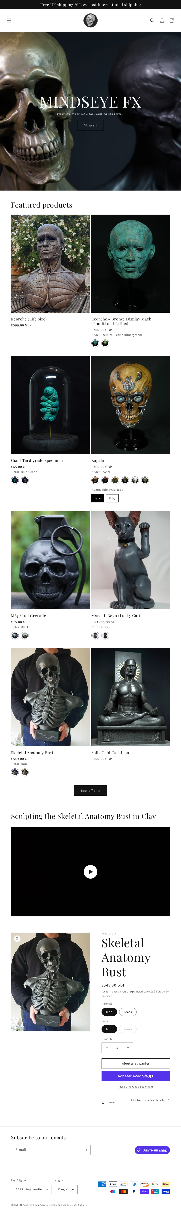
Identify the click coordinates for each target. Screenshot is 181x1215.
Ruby (112, 497)
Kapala (97, 460)
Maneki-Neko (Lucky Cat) (115, 615)
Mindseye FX (27, 1204)
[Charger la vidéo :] (90, 871)
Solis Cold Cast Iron (110, 752)
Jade (97, 497)
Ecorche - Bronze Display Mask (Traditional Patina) (121, 321)
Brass (128, 1012)
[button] (9, 20)
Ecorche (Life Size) (29, 318)
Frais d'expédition (131, 991)
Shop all (90, 125)
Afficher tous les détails (148, 1100)
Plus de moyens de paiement (136, 1086)
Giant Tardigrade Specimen (37, 460)
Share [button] (111, 1102)
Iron (109, 1012)
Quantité (107, 1039)
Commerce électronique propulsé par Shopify (61, 1204)
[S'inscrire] (85, 1150)
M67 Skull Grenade (28, 615)
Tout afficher (91, 790)
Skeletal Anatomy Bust (32, 752)
